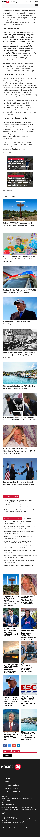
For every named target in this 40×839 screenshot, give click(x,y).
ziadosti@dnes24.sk (30, 809)
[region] (16, 2)
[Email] (14, 745)
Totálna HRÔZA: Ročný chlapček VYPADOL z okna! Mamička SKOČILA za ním (20, 523)
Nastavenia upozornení (13, 792)
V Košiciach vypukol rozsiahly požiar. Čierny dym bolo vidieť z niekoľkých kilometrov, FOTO (20, 510)
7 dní (23, 518)
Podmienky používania (12, 785)
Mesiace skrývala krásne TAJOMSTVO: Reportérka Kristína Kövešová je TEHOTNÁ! (19, 532)
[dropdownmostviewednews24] (20, 571)
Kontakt (7, 778)
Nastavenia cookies (11, 788)
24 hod (29, 518)
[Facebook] (5, 745)
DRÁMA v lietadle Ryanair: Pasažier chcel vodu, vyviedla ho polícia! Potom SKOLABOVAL (21, 556)
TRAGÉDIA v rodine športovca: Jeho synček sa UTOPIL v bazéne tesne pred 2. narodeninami (21, 527)
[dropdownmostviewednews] (20, 515)
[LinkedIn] (19, 745)
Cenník (7, 782)
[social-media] (3, 813)
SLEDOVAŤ (7, 756)
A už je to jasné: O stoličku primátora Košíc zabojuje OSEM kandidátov (18, 501)
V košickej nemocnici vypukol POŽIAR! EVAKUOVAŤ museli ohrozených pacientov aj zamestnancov (19, 506)
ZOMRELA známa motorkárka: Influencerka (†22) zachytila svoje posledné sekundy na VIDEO (19, 566)
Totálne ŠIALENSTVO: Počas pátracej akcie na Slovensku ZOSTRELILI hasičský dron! (18, 542)
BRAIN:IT (5, 830)
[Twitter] (9, 745)
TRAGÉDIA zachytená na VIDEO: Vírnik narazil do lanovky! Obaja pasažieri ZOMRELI (19, 547)
